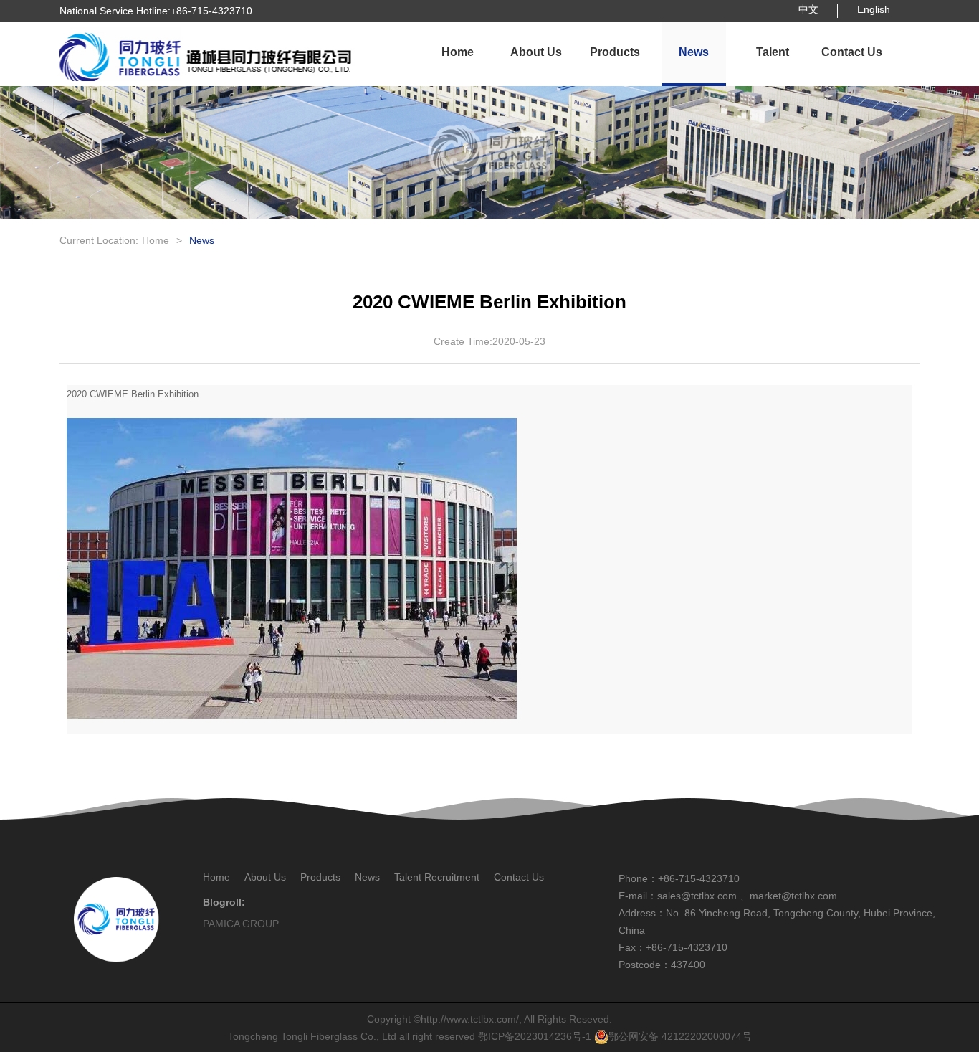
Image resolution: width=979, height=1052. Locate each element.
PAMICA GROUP (241, 923)
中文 (808, 9)
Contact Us (851, 52)
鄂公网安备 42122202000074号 (680, 1036)
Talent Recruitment (772, 66)
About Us (536, 52)
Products (615, 52)
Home (457, 52)
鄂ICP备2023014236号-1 (534, 1036)
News (694, 52)
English (873, 9)
